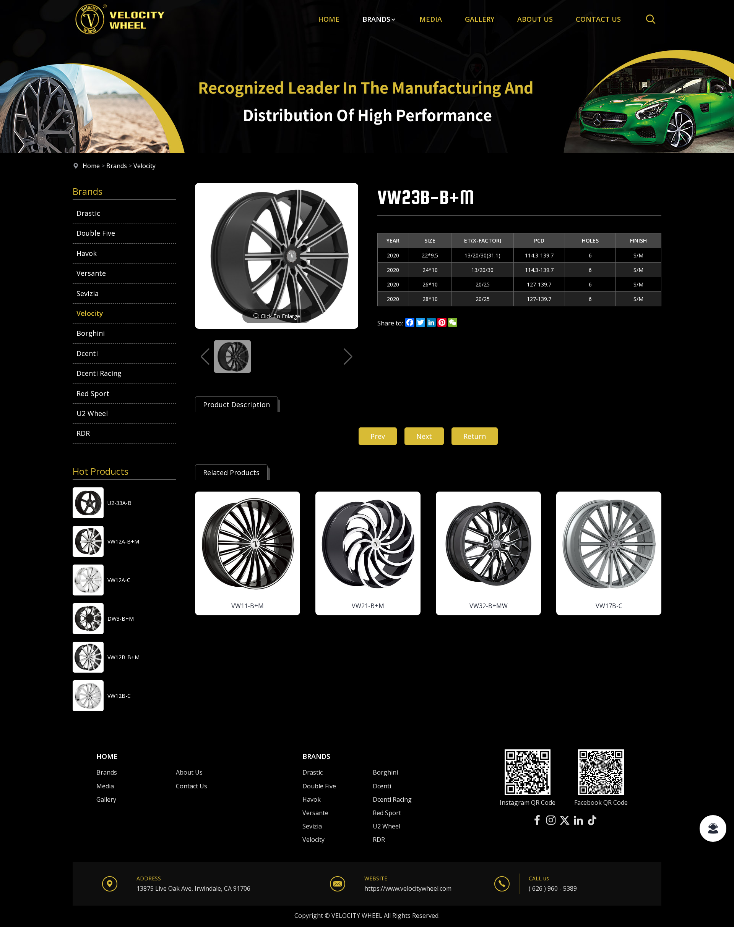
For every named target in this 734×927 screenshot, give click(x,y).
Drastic (88, 213)
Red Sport (92, 393)
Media (430, 19)
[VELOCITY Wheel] (120, 36)
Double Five (95, 233)
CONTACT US (598, 19)
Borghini (90, 333)
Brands (376, 19)
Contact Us (191, 786)
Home (328, 19)
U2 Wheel (92, 413)
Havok (86, 253)
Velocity (144, 166)
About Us (535, 19)
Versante (91, 273)
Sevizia (87, 293)
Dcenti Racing (99, 373)
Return (474, 436)
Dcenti (87, 353)
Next (424, 436)
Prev (377, 436)
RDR (83, 433)
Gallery (479, 19)
